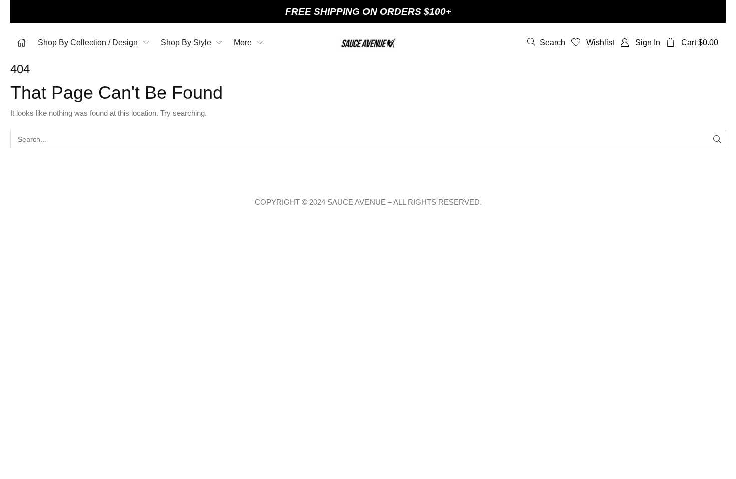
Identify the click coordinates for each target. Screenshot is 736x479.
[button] (546, 42)
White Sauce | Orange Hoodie (169, 415)
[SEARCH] (717, 139)
